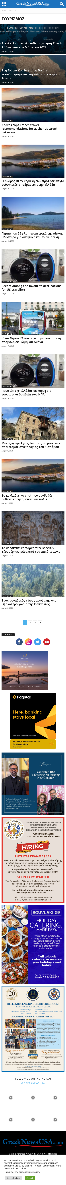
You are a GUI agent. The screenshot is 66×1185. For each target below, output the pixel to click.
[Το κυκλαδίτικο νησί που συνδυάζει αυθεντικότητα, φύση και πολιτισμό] (33, 476)
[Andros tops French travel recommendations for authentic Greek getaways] (33, 105)
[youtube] (47, 641)
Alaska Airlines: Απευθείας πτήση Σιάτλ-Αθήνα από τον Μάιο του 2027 (32, 45)
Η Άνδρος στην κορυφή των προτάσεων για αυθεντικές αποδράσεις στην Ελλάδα (33, 183)
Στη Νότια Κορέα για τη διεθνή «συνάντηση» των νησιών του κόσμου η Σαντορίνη (31, 74)
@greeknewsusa (33, 1082)
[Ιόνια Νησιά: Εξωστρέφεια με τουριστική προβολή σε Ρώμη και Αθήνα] (33, 318)
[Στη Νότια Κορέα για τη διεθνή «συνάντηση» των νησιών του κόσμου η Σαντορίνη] (33, 80)
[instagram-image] (11, 1097)
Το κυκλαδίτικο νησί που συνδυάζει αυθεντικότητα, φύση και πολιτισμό (28, 497)
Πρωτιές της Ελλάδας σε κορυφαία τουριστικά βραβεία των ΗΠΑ (26, 392)
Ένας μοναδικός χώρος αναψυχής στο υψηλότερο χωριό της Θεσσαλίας (29, 602)
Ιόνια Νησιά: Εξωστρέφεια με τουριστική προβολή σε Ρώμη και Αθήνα (31, 340)
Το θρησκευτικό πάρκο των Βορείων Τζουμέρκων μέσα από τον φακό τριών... (31, 550)
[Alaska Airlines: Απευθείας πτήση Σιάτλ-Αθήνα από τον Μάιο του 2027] (33, 49)
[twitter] (37, 641)
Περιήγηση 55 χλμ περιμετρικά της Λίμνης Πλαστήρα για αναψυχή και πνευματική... (32, 235)
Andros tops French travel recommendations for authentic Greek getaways (29, 128)
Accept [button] (30, 1178)
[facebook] (19, 641)
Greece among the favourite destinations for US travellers (31, 288)
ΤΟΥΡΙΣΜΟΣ (7, 121)
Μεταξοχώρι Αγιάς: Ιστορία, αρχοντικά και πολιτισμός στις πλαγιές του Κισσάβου (33, 445)
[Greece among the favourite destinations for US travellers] (33, 266)
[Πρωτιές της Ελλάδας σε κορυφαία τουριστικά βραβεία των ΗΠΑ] (33, 371)
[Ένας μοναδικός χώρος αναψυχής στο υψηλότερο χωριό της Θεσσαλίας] (33, 580)
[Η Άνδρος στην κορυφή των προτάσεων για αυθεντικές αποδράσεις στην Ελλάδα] (33, 161)
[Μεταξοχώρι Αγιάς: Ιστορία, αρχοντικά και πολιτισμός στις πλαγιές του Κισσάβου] (33, 423)
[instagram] (28, 641)
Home (4, 11)
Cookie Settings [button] (13, 1178)
